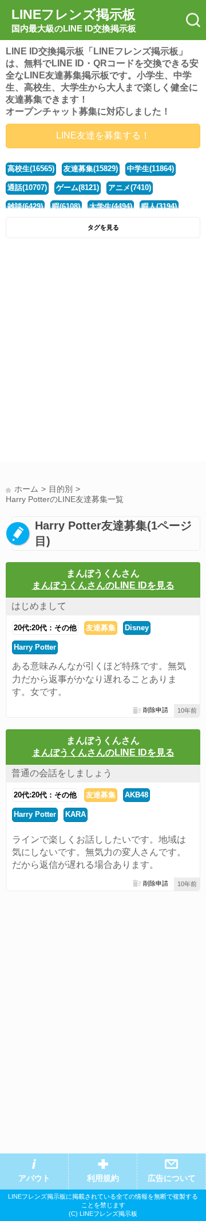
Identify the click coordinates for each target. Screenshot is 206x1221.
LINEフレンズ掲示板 (73, 20)
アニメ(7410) (129, 187)
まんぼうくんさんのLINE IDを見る (103, 585)
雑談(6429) (25, 206)
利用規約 (103, 1178)
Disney (137, 627)
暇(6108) (66, 206)
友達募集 (101, 627)
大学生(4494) (110, 206)
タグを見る (103, 227)
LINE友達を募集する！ (103, 135)
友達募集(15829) (91, 168)
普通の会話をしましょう (61, 773)
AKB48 (136, 795)
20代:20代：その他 (45, 627)
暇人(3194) (159, 206)
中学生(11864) (150, 168)
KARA (75, 814)
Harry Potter (35, 647)
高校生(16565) (30, 168)
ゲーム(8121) (77, 187)
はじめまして (38, 606)
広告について (172, 1178)
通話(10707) (27, 187)
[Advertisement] (103, 353)
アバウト (34, 1178)
